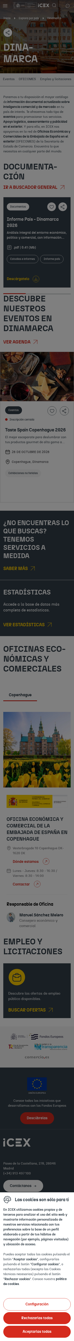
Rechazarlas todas (37, 1318)
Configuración (37, 1304)
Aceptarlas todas (37, 1332)
